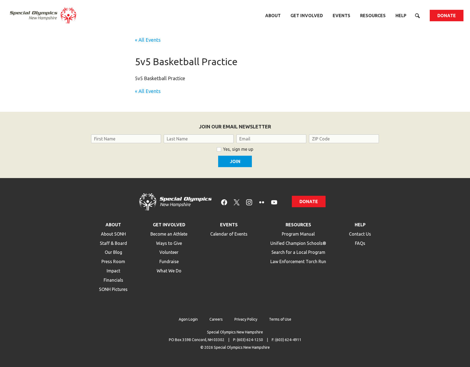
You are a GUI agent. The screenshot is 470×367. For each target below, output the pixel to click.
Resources (373, 15)
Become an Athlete (168, 233)
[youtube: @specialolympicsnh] (274, 202)
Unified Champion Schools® (298, 243)
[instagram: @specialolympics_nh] (249, 202)
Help (400, 15)
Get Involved (306, 15)
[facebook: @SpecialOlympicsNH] (224, 202)
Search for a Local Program (298, 252)
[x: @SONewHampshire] (237, 202)
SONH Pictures (113, 289)
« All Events (147, 40)
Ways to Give (169, 243)
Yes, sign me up (238, 149)
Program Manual (298, 233)
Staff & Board (113, 243)
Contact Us (360, 233)
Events (341, 15)
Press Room (113, 261)
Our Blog (113, 252)
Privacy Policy (245, 319)
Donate (446, 15)
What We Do (169, 270)
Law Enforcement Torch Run (298, 261)
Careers (216, 319)
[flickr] (262, 202)
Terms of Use (280, 319)
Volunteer (168, 252)
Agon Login (188, 319)
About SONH (113, 233)
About (273, 15)
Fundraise (169, 261)
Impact (113, 270)
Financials (113, 280)
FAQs (360, 243)
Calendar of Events (229, 233)
